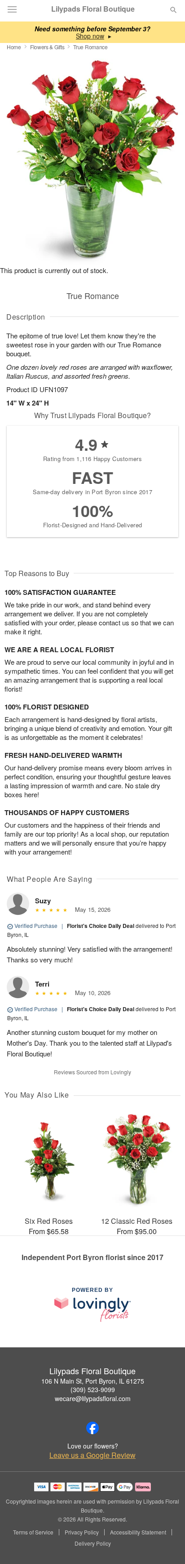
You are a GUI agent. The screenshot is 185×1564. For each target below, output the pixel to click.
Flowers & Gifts (47, 47)
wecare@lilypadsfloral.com (93, 1398)
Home (14, 47)
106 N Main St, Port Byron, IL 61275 (92, 1380)
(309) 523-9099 (92, 1389)
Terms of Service (33, 1532)
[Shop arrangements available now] (90, 35)
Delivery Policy (93, 1543)
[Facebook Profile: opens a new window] (92, 1428)
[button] (166, 1544)
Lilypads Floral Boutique (93, 9)
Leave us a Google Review (92, 1455)
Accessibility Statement (138, 1532)
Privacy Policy (82, 1532)
